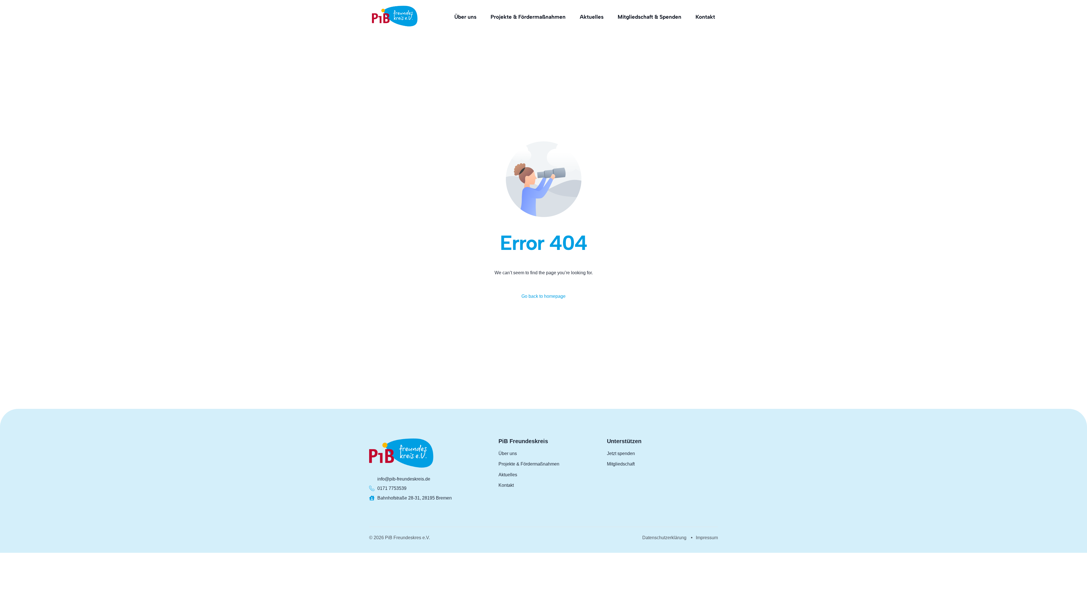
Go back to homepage (543, 296)
